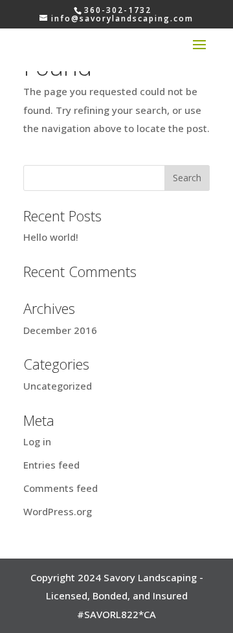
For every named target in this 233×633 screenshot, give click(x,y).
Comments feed (60, 488)
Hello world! (50, 236)
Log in (37, 441)
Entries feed (51, 464)
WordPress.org (57, 511)
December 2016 (60, 330)
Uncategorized (57, 385)
